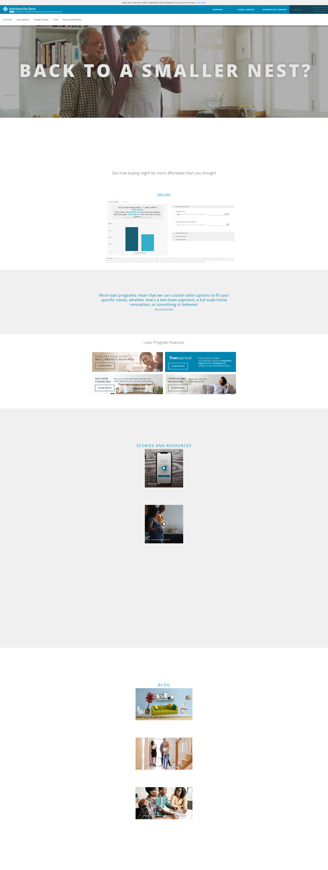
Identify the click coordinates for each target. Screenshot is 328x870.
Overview (7, 19)
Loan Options (22, 19)
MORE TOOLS (164, 194)
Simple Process (41, 19)
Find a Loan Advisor (72, 19)
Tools (55, 19)
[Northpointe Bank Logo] (32, 9)
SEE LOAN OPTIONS (164, 309)
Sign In (320, 9)
